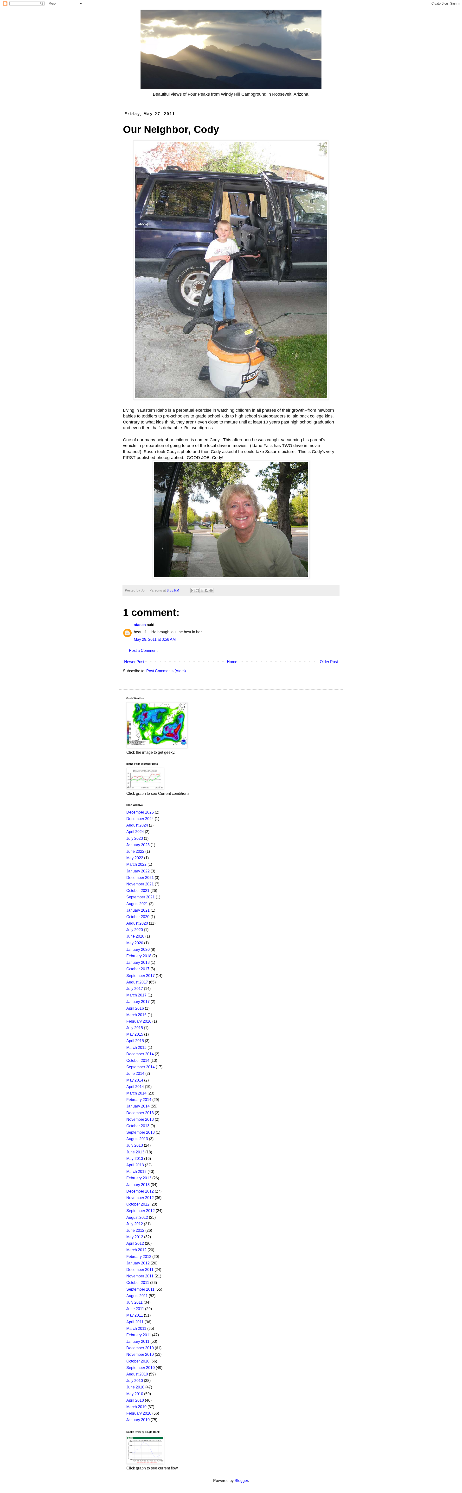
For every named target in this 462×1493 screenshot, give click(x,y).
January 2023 (138, 845)
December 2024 (140, 819)
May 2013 (134, 1159)
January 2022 (138, 871)
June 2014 (135, 1073)
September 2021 (140, 897)
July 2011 (134, 1302)
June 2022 (135, 851)
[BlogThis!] (197, 590)
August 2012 (137, 1217)
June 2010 (135, 1387)
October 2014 (137, 1060)
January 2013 (138, 1185)
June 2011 (135, 1309)
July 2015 (134, 1028)
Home (232, 662)
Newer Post (134, 662)
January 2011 (137, 1341)
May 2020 (134, 943)
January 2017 (138, 1002)
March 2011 (136, 1328)
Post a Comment (143, 650)
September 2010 (140, 1368)
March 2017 (136, 995)
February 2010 (138, 1413)
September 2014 (140, 1067)
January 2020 (138, 949)
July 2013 (134, 1145)
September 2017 (140, 976)
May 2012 (134, 1237)
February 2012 (138, 1257)
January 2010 (138, 1420)
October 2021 (137, 891)
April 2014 (135, 1087)
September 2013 (140, 1132)
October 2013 (137, 1126)
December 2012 (140, 1191)
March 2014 (136, 1093)
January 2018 (138, 962)
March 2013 (136, 1172)
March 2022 (136, 864)
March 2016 (136, 1015)
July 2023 (134, 838)
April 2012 (135, 1243)
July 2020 (134, 930)
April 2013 (135, 1165)
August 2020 (137, 923)
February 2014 (138, 1100)
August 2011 (137, 1296)
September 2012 (140, 1211)
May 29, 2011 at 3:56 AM (155, 639)
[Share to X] (201, 590)
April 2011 (135, 1322)
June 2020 (135, 936)
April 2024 (135, 832)
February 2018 (138, 956)
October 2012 (137, 1204)
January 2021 (138, 910)
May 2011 (134, 1315)
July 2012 (134, 1224)
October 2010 (137, 1361)
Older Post (329, 662)
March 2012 (136, 1250)
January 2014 (138, 1106)
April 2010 (135, 1400)
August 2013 (137, 1139)
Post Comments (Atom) (166, 671)
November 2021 (140, 884)
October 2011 (137, 1283)
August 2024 (137, 825)
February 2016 (138, 1021)
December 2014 (140, 1054)
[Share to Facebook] (206, 590)
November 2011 (140, 1276)
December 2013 (140, 1113)
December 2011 (140, 1270)
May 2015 (134, 1034)
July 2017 (134, 989)
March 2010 (136, 1407)
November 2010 (140, 1354)
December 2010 (140, 1348)
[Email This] (192, 590)
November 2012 (140, 1198)
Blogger (241, 1481)
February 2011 (138, 1335)
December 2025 (140, 812)
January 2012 (138, 1263)
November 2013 (140, 1119)
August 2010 (137, 1374)
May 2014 (134, 1080)
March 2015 (136, 1047)
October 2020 (137, 917)
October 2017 (137, 969)
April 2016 (135, 1008)
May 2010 (134, 1394)
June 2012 (135, 1230)
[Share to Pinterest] (211, 590)
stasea (140, 625)
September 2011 (140, 1289)
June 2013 (135, 1152)
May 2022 (134, 858)
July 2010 (134, 1381)
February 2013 (138, 1178)
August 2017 (137, 982)
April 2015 (135, 1041)
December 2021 (140, 878)
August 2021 (137, 904)
